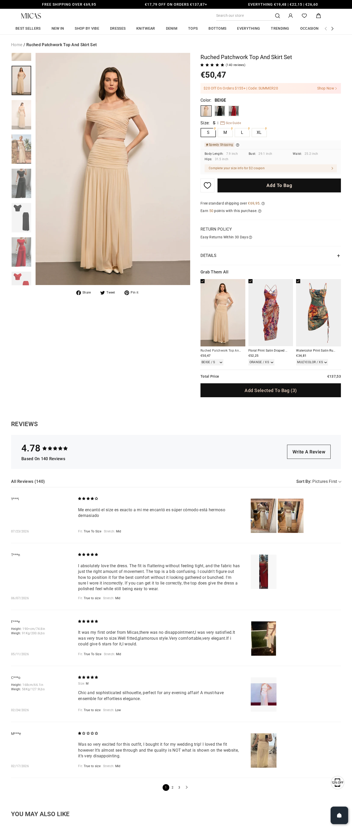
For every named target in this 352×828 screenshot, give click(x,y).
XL (259, 132)
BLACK (220, 111)
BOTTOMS (217, 28)
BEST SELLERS (28, 28)
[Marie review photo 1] (263, 750)
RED (234, 111)
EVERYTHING (248, 28)
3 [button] (179, 787)
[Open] (339, 815)
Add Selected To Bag (271, 390)
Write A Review (308, 451)
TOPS (193, 28)
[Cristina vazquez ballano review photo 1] (263, 694)
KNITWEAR (145, 28)
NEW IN (58, 28)
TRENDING (280, 28)
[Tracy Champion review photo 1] (263, 572)
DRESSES (117, 28)
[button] (186, 787)
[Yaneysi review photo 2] (291, 516)
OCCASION (309, 28)
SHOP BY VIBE (87, 28)
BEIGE (206, 111)
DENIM (172, 28)
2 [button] (172, 787)
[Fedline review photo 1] (263, 638)
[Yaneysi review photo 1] (263, 516)
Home (16, 44)
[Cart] (318, 16)
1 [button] (166, 787)
